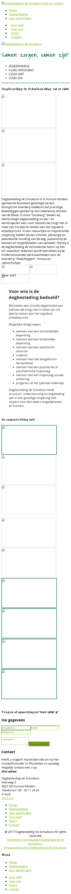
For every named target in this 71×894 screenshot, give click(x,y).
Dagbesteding (18, 14)
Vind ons (7, 798)
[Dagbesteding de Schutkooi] (22, 3)
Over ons (17, 29)
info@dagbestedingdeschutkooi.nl (34, 794)
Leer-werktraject (20, 18)
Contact (16, 37)
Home (13, 10)
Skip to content (53, 3)
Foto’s (15, 33)
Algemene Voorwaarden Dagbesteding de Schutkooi (35, 842)
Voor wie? (17, 25)
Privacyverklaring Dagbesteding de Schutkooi (35, 848)
